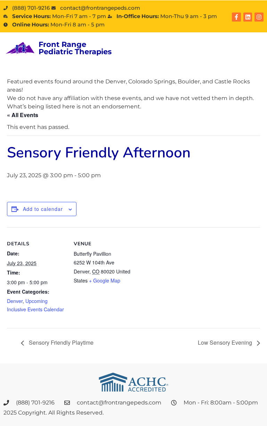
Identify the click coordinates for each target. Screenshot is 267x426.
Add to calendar (43, 208)
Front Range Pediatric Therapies (75, 48)
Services (175, 43)
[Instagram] (259, 17)
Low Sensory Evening (225, 342)
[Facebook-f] (236, 17)
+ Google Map (104, 280)
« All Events (22, 115)
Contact (179, 52)
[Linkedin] (247, 17)
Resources (219, 43)
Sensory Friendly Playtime (60, 342)
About (137, 43)
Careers (140, 52)
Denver (15, 300)
